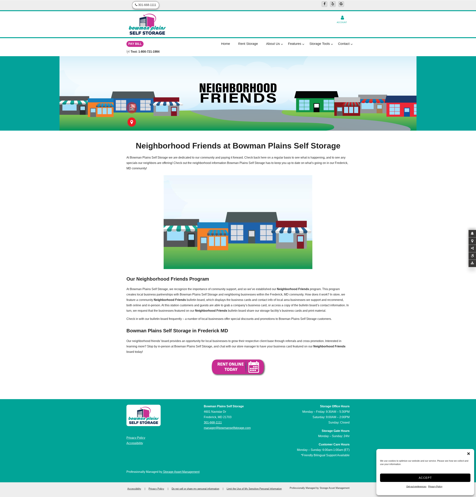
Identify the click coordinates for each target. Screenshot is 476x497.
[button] (468, 454)
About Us (273, 44)
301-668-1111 (213, 422)
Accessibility (134, 443)
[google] (341, 4)
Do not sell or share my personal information (195, 488)
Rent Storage (248, 44)
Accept (425, 477)
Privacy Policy (435, 486)
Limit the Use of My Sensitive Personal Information (254, 488)
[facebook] (324, 4)
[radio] (131, 108)
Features (294, 44)
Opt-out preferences (416, 486)
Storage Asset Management (181, 471)
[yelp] (333, 4)
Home (225, 44)
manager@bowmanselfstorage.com (227, 427)
